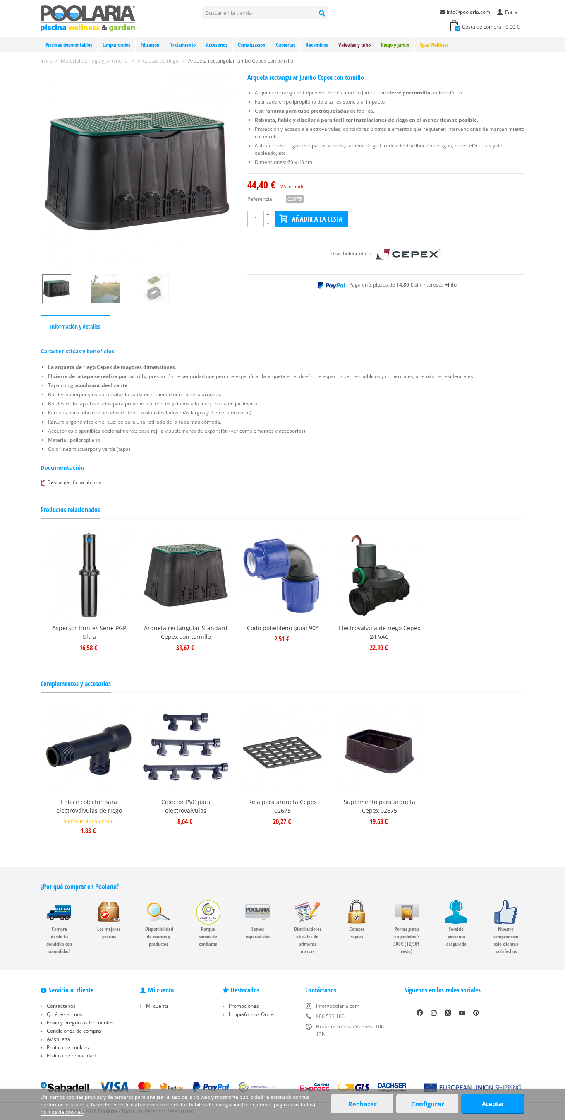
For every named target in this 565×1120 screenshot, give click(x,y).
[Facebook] (420, 1013)
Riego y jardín (395, 44)
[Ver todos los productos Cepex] (408, 253)
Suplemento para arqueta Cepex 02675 (379, 806)
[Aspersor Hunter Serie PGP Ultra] (89, 575)
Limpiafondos (116, 44)
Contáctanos (60, 1005)
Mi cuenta (157, 1005)
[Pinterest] (476, 1013)
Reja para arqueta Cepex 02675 (282, 806)
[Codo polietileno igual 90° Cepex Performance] (282, 575)
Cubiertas (285, 44)
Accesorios (216, 44)
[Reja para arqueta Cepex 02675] (282, 749)
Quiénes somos (63, 1014)
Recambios (317, 44)
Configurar (427, 1104)
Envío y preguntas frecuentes (79, 1022)
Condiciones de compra (73, 1030)
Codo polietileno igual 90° (282, 628)
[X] (448, 1013)
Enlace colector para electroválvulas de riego (89, 806)
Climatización (252, 44)
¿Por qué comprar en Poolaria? (80, 886)
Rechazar (362, 1104)
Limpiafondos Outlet (251, 1014)
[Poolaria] (88, 18)
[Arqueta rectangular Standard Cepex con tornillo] (185, 575)
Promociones (243, 1005)
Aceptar (493, 1104)
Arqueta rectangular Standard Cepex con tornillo (185, 632)
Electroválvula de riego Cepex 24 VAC (379, 632)
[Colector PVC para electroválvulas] (185, 749)
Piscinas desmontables (68, 44)
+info (451, 284)
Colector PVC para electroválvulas (186, 806)
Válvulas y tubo (354, 44)
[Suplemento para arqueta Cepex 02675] (379, 749)
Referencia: (260, 198)
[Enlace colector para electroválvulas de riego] (89, 749)
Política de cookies (67, 1047)
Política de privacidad (70, 1055)
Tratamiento (183, 44)
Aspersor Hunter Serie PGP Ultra (89, 632)
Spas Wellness (434, 44)
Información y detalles (75, 326)
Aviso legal (58, 1039)
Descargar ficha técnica (74, 482)
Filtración (150, 44)
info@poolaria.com (468, 11)
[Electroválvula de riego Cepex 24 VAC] (379, 575)
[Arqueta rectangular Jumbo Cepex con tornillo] (138, 171)
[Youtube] (462, 1013)
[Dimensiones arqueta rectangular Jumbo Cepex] (162, 288)
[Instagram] (434, 1013)
